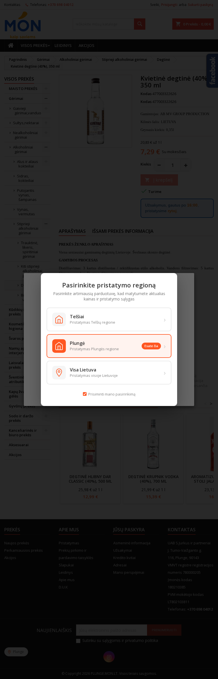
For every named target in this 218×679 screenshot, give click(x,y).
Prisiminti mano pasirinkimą (111, 394)
